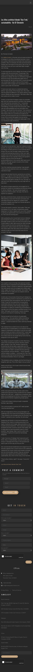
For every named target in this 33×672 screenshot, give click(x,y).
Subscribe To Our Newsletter (9, 656)
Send (28, 562)
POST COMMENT (8, 492)
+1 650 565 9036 (7, 583)
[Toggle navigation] (30, 3)
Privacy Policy (5, 590)
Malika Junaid (7, 57)
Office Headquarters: (10, 576)
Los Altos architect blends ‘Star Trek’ (11, 464)
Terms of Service (16, 590)
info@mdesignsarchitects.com (11, 585)
